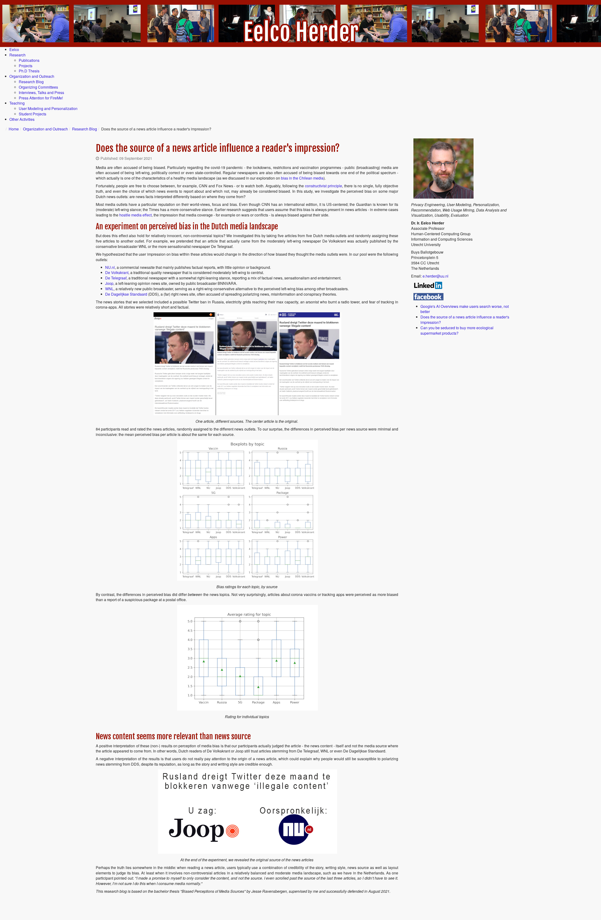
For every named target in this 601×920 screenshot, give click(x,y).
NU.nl (110, 267)
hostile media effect (135, 215)
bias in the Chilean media (302, 178)
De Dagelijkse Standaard (126, 294)
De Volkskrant (116, 272)
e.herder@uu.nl (435, 276)
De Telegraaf (116, 278)
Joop (109, 283)
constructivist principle (323, 185)
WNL (109, 288)
